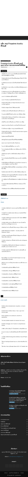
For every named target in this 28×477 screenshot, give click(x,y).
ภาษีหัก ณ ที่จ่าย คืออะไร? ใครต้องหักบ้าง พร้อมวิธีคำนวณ (14, 328)
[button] (26, 38)
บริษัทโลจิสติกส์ (11, 402)
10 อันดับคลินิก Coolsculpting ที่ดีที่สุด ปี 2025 (12, 284)
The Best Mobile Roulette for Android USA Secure (13, 320)
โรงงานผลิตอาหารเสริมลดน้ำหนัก (8, 428)
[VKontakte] (17, 465)
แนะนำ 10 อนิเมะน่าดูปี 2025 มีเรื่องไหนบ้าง (11, 99)
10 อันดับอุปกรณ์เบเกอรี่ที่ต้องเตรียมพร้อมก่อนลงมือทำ (13, 188)
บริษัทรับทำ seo (4, 198)
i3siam (2, 202)
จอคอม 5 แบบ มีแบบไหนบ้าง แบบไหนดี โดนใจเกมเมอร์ (14, 125)
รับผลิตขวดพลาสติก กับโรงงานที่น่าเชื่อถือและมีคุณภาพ (14, 171)
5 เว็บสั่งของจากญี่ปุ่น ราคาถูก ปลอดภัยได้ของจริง (12, 128)
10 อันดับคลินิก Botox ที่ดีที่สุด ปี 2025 (10, 290)
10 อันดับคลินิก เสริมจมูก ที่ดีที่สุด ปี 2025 (11, 270)
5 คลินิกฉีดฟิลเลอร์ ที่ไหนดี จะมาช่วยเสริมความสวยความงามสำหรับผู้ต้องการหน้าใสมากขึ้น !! (14, 163)
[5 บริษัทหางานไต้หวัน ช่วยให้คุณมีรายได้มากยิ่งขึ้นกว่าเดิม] (4, 407)
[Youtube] (21, 465)
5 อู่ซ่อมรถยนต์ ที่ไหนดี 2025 (8, 136)
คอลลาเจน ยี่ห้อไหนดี (5, 424)
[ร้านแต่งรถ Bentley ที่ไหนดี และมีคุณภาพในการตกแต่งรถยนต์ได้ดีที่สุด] (14, 55)
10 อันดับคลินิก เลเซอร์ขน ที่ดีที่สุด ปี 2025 (11, 280)
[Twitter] (10, 465)
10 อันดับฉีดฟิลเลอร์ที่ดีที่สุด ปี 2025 (9, 287)
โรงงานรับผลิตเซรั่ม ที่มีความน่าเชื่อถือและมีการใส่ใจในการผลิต (14, 150)
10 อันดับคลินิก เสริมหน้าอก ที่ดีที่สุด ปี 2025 (11, 274)
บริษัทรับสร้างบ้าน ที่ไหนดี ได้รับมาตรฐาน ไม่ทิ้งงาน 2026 (14, 227)
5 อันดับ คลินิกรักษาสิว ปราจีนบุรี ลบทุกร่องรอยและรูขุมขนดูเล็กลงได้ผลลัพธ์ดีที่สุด (14, 132)
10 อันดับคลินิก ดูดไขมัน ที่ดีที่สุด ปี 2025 (10, 267)
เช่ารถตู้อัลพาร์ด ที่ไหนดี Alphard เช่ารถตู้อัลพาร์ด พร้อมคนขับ (14, 180)
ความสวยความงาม (5, 419)
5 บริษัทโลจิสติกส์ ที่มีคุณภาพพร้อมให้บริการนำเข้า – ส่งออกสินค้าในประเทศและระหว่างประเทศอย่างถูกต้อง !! (17, 399)
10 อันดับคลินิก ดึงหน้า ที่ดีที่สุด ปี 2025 (10, 277)
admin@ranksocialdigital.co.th (16, 456)
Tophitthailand (4, 67)
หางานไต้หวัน (11, 408)
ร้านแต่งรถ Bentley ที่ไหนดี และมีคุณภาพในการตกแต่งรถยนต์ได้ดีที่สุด (13, 64)
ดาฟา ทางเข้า (4, 300)
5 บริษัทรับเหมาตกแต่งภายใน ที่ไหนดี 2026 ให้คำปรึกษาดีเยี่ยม (14, 83)
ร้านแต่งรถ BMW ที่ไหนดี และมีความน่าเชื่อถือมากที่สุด (13, 114)
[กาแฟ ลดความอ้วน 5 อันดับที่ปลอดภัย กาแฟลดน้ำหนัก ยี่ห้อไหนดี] (4, 392)
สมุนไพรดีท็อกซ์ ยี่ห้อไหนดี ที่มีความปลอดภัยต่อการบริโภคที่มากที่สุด (14, 167)
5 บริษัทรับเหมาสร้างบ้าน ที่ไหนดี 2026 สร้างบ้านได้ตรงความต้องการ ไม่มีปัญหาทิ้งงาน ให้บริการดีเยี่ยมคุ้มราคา (14, 92)
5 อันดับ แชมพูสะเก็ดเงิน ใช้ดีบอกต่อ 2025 (11, 107)
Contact (22, 472)
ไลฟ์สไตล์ (3, 421)
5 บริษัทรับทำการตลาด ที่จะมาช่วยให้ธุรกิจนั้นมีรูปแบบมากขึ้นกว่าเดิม (14, 88)
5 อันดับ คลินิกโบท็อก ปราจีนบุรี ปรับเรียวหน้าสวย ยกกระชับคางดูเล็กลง (13, 103)
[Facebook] (6, 465)
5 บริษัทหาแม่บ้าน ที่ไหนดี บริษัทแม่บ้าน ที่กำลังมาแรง (13, 110)
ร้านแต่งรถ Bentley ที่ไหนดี (5, 60)
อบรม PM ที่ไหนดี (4, 430)
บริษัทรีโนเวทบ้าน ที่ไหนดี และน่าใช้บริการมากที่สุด (13, 121)
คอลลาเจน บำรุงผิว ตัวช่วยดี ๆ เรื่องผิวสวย (11, 143)
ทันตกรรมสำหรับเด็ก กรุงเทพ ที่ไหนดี (9, 434)
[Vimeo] (14, 465)
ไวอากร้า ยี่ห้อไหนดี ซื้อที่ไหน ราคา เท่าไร (11, 146)
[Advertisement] (14, 21)
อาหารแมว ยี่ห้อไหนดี (5, 432)
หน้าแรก (6, 472)
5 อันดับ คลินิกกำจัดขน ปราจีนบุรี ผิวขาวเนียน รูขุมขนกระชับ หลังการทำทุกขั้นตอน (13, 118)
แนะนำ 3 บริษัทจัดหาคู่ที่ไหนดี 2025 (9, 96)
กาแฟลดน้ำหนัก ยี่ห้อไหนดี (13, 393)
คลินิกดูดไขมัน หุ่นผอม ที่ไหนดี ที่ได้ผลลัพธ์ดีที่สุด (12, 139)
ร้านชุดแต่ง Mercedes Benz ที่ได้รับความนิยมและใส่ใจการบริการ (14, 184)
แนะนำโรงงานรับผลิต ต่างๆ (14, 472)
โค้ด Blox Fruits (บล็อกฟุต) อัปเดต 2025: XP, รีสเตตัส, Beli (14, 346)
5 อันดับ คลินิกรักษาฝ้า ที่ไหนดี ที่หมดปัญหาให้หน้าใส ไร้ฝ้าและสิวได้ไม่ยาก (14, 79)
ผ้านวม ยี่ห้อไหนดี (4, 426)
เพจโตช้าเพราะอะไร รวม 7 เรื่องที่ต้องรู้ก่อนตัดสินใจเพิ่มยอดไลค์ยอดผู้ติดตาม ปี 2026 (14, 74)
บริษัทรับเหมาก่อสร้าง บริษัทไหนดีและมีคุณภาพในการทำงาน (13, 154)
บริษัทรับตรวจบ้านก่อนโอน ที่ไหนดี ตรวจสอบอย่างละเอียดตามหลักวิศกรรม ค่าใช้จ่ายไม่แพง (14, 175)
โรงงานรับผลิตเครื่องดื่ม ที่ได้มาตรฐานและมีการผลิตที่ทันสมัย (14, 159)
